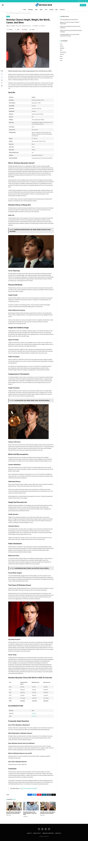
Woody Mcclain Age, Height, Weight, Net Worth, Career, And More (30, 813)
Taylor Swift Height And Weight (28, 788)
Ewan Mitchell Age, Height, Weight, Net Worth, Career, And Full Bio (47, 813)
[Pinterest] (2, 83)
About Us (83, 5)
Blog (56, 9)
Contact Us (62, 9)
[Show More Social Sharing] (37, 29)
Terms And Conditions (48, 833)
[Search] (85, 1)
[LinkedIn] (2, 80)
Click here (34, 713)
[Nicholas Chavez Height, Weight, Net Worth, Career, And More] (27, 67)
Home (24, 9)
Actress (61, 46)
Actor (8, 16)
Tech (46, 9)
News (36, 9)
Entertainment (63, 52)
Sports (41, 9)
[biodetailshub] (44, 5)
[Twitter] (2, 77)
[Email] (2, 86)
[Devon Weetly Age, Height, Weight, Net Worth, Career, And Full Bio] (14, 806)
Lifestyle (51, 9)
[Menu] (3, 5)
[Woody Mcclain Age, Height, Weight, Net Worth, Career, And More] (31, 806)
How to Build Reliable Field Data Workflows (69, 19)
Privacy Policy (37, 833)
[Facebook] (2, 74)
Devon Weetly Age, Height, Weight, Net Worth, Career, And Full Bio (13, 813)
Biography (30, 9)
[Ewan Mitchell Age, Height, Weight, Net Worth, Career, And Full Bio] (48, 806)
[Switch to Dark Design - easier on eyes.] (83, 1)
